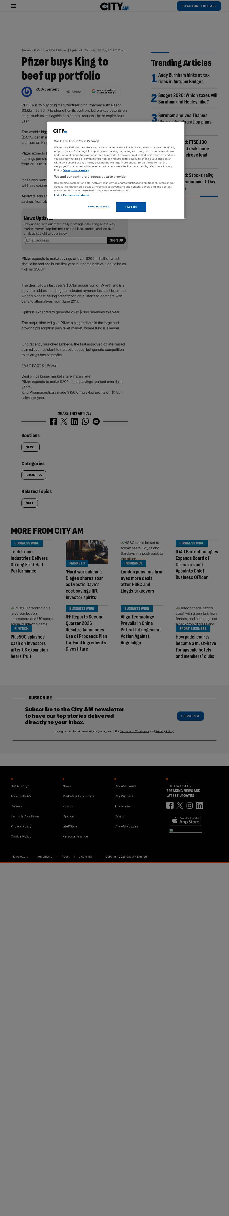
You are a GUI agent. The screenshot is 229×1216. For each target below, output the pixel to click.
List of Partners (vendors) (71, 195)
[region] (116, 170)
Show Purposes (98, 206)
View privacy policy (76, 170)
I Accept (131, 206)
